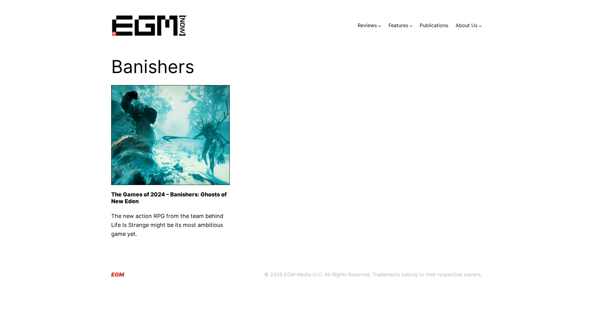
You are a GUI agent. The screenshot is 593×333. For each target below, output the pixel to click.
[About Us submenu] (480, 25)
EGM (117, 274)
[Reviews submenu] (379, 25)
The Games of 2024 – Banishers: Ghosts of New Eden (169, 197)
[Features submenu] (411, 25)
